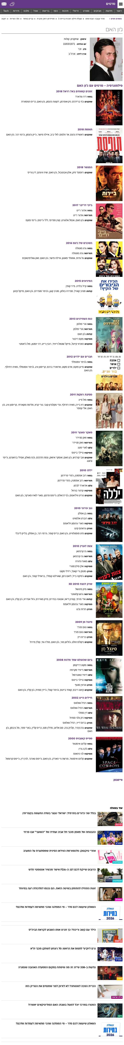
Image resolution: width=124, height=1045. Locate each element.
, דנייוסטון (37, 344)
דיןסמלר (82, 713)
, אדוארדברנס (54, 367)
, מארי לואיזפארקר (34, 495)
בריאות (45, 11)
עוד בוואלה (116, 808)
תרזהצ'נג (81, 609)
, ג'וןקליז (19, 599)
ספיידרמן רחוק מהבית (46, 19)
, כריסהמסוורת (29, 101)
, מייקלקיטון (19, 291)
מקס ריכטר (77, 339)
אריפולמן (81, 324)
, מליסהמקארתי (26, 404)
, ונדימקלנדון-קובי (53, 404)
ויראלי (76, 11)
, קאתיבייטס (66, 690)
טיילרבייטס (77, 452)
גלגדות (80, 258)
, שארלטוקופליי (54, 576)
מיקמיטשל (80, 589)
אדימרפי (81, 599)
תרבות (65, 11)
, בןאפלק (33, 533)
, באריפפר (26, 728)
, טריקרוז (39, 404)
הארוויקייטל (78, 344)
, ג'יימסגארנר (36, 758)
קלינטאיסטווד (79, 743)
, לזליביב (55, 134)
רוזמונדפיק (78, 172)
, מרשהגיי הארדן (61, 758)
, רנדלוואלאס (70, 723)
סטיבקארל (80, 291)
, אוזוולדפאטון (69, 258)
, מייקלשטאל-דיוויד (62, 344)
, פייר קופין (71, 286)
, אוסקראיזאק (57, 457)
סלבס (26, 11)
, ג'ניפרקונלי (54, 690)
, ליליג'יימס (43, 220)
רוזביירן (80, 404)
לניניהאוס (78, 753)
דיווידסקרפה (76, 670)
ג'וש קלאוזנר (77, 594)
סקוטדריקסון (79, 665)
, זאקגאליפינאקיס (31, 258)
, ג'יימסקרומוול (13, 758)
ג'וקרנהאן (81, 551)
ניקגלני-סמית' (76, 718)
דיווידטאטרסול (79, 675)
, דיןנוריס (32, 172)
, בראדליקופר (39, 576)
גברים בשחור (28, 19)
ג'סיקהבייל (78, 576)
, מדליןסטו (48, 728)
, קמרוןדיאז (70, 599)
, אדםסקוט (67, 367)
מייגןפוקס (78, 367)
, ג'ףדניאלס (64, 495)
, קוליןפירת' (35, 642)
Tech (6, 11)
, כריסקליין (37, 728)
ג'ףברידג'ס (78, 101)
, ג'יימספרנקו (51, 495)
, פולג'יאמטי (25, 344)
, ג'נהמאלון (30, 457)
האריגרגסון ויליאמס (73, 523)
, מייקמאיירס (42, 599)
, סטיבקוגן (55, 291)
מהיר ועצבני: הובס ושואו (95, 19)
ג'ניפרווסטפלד (78, 362)
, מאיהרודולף (12, 367)
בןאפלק (82, 513)
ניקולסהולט (78, 642)
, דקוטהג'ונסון (53, 101)
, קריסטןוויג (41, 367)
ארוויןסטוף (80, 685)
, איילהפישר (44, 134)
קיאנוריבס (78, 690)
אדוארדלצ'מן (80, 485)
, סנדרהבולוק (67, 291)
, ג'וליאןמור (66, 642)
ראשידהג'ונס (77, 134)
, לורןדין (25, 758)
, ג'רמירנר (20, 134)
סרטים (110, 4)
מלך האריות (14, 19)
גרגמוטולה (80, 248)
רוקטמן (3, 19)
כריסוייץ (82, 637)
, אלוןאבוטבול (65, 172)
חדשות (109, 11)
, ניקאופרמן (66, 101)
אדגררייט (81, 210)
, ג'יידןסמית (42, 690)
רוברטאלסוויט (80, 518)
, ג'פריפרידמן (68, 475)
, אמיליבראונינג (17, 457)
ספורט (86, 11)
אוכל (35, 11)
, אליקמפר (82, 408)
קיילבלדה (81, 286)
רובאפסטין (80, 475)
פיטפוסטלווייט (76, 533)
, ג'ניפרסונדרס (42, 291)
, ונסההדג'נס (43, 457)
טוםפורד (81, 627)
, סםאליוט (59, 728)
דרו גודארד (80, 96)
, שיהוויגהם (43, 172)
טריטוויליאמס (77, 495)
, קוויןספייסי (55, 220)
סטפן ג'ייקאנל (79, 571)
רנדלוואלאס (80, 703)
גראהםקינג (80, 528)
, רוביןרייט (47, 344)
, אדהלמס (65, 134)
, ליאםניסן (67, 576)
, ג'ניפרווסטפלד (27, 367)
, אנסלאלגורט (68, 220)
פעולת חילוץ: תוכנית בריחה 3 (70, 19)
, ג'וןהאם (41, 101)
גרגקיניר (79, 728)
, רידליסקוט (66, 571)
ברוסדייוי (81, 723)
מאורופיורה (81, 561)
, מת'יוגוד (46, 642)
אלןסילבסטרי (76, 566)
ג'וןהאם (80, 220)
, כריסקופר (54, 533)
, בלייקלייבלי (21, 533)
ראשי (119, 11)
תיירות (16, 11)
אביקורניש (78, 457)
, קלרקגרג (70, 728)
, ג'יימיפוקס (32, 220)
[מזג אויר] (12, 4)
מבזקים (97, 11)
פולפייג (82, 399)
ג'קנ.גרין (83, 748)
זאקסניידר (81, 437)
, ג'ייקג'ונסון (32, 134)
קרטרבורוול (77, 490)
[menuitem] (108, 11)
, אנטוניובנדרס (57, 599)
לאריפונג (82, 447)
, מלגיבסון (15, 728)
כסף (56, 11)
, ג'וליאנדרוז (30, 599)
